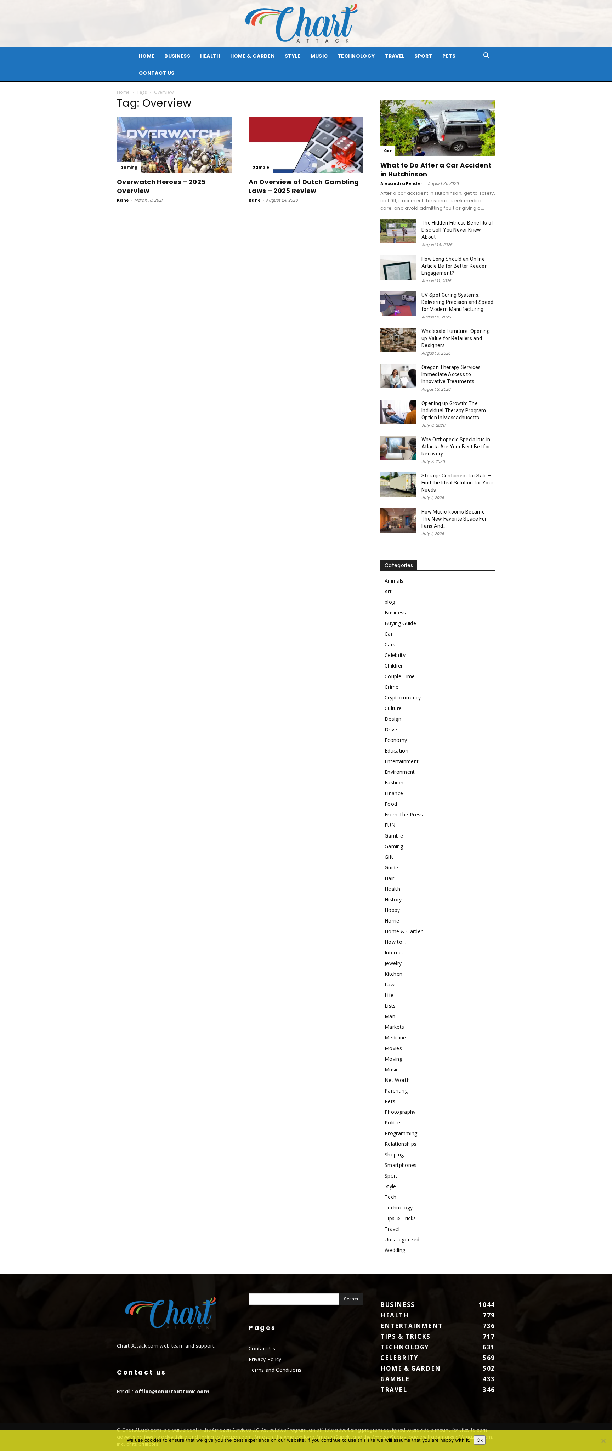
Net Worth (397, 1080)
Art (388, 591)
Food (391, 803)
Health (210, 55)
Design (393, 718)
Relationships (400, 1143)
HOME (146, 55)
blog (390, 602)
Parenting (396, 1090)
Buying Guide (400, 623)
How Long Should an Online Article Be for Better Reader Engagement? (454, 266)
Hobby (392, 910)
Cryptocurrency (403, 697)
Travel (394, 55)
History (393, 899)
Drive (391, 729)
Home (123, 92)
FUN (390, 825)
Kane (123, 200)
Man (390, 1016)
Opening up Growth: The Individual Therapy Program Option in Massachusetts (453, 410)
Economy (396, 740)
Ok (480, 1440)
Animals (394, 580)
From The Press (404, 814)
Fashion (394, 782)
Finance (394, 793)
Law (390, 984)
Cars (390, 644)
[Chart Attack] (306, 23)
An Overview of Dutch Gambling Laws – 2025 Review (304, 186)
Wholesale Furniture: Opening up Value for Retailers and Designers (455, 338)
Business (177, 55)
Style (293, 55)
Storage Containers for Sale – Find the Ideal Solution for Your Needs (457, 483)
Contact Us (156, 72)
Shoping (394, 1154)
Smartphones (401, 1165)
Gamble (260, 167)
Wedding (395, 1250)
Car (388, 150)
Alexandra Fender (401, 183)
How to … (396, 942)
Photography (400, 1112)
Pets (448, 55)
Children (394, 665)
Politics (393, 1122)
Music (319, 55)
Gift (389, 857)
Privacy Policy (265, 1359)
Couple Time (400, 676)
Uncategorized (402, 1239)
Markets (394, 1027)
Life (389, 995)
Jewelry (393, 963)
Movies (393, 1048)
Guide (391, 867)
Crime (392, 687)
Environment (400, 772)
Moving (393, 1058)
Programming (401, 1133)
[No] (603, 1440)
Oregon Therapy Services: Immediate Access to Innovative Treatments (451, 374)
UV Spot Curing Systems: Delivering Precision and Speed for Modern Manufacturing (457, 302)
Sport (423, 55)
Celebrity (395, 655)
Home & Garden (252, 55)
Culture (393, 708)
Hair (389, 878)
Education (396, 750)
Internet (394, 952)
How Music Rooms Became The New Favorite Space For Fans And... (454, 519)
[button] (486, 56)
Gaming (128, 167)
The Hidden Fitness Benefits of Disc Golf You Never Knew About (457, 230)
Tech (390, 1197)
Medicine (395, 1037)
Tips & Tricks (400, 1218)
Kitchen (393, 973)
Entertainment (402, 761)
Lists (390, 1005)
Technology (356, 55)
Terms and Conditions (275, 1369)
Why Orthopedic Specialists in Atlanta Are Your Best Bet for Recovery (455, 447)
